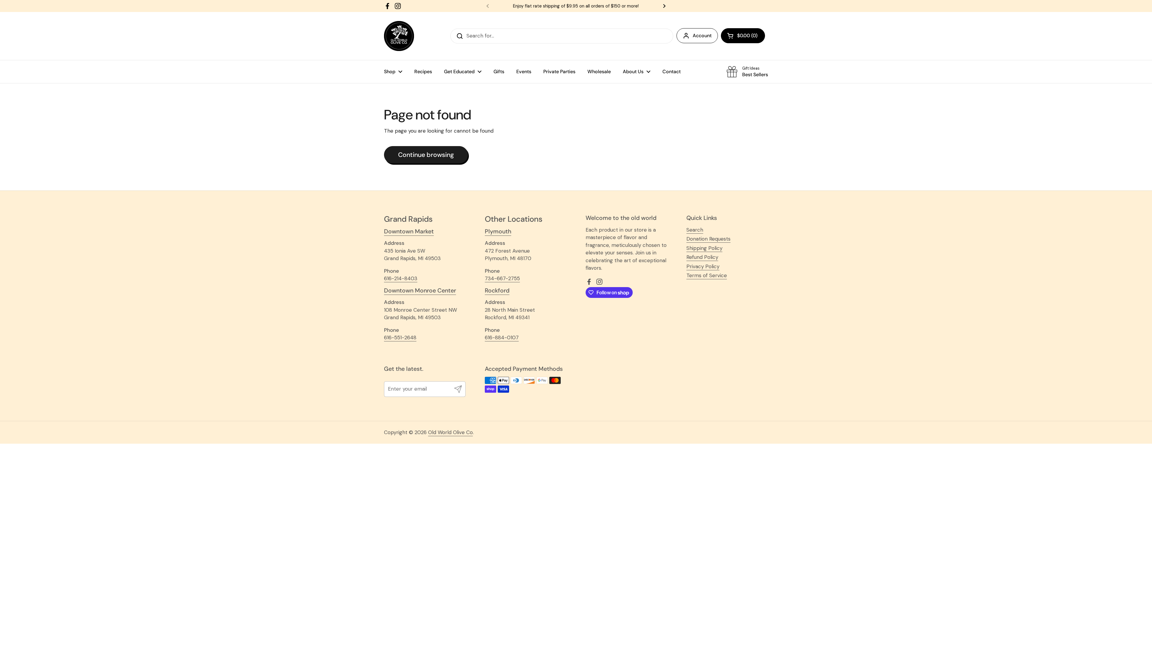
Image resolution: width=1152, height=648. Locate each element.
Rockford (497, 290)
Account (702, 35)
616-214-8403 (400, 278)
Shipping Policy (704, 248)
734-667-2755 (502, 278)
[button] (743, 35)
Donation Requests (708, 239)
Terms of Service (706, 275)
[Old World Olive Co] (399, 36)
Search (694, 229)
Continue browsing (426, 155)
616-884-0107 (502, 337)
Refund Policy (702, 257)
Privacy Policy (702, 266)
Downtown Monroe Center (420, 290)
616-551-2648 (400, 337)
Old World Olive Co (450, 432)
